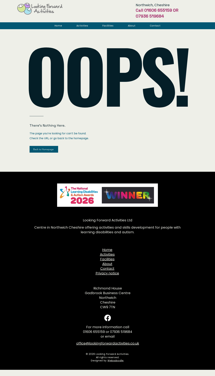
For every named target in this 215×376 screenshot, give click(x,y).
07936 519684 (150, 16)
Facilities (107, 259)
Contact (107, 268)
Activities (107, 254)
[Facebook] (107, 318)
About (107, 263)
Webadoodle (116, 360)
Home (107, 249)
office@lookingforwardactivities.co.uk (107, 343)
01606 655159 (158, 10)
